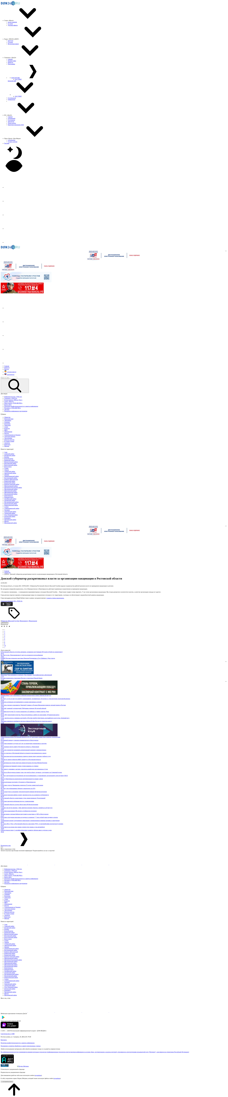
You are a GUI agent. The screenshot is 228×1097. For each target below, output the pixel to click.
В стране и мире (9, 441)
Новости (10, 62)
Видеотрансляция (13, 44)
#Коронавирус (24, 621)
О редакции (11, 120)
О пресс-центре (12, 141)
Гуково (6, 468)
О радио (10, 42)
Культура (7, 428)
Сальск (6, 507)
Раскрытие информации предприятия (15, 411)
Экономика (7, 420)
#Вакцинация (33, 621)
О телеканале (12, 98)
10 (5, 645)
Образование (8, 431)
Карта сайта (7, 404)
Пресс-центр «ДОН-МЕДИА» (13, 403)
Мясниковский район (10, 492)
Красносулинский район (11, 484)
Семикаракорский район (11, 508)
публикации (11, 118)
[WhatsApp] (7, 626)
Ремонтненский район (11, 505)
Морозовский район (10, 490)
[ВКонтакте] (2, 626)
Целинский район (9, 516)
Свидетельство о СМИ (8, 1034)
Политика (7, 423)
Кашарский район (9, 482)
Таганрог (7, 510)
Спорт (6, 427)
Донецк (6, 470)
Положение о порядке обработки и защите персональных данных (21, 1046)
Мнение (6, 446)
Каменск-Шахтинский (11, 479)
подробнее (38, 1075)
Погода (6, 433)
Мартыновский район (11, 486)
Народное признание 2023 (16, 125)
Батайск (6, 457)
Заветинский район (10, 473)
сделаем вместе (11, 372)
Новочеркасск (8, 495)
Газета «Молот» (9, 401)
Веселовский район (10, 463)
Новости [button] (7, 367)
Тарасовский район (10, 511)
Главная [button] (6, 366)
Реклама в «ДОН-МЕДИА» (12, 408)
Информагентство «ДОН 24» (13, 396)
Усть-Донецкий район (11, 515)
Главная (6, 571)
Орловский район (9, 500)
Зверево (6, 474)
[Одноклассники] (4, 626)
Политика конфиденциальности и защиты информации (21, 406)
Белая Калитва (8, 458)
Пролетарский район (10, 503)
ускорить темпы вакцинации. (55, 598)
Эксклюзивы (8, 438)
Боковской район (9, 460)
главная (10, 59)
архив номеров (12, 22)
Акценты (7, 443)
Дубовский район (9, 471)
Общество (7, 417)
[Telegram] (9, 626)
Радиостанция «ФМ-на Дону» (13, 400)
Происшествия (8, 419)
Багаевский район (9, 455)
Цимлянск (7, 518)
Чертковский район (10, 519)
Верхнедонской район (11, 462)
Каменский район (9, 481)
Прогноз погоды (9, 439)
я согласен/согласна (7, 1081)
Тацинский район (9, 513)
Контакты (4, 1040)
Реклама (6, 143)
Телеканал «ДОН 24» (10, 398)
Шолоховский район (10, 523)
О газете (10, 23)
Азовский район (9, 454)
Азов (5, 452)
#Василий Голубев (13, 621)
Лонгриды (11, 121)
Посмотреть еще (6, 845)
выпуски (10, 40)
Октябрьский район (10, 499)
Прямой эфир (12, 61)
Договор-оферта (13, 25)
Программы (11, 64)
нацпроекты (10, 374)
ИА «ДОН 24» (18, 601)
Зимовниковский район (11, 476)
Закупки (6, 409)
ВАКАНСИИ (15, 78)
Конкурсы (7, 444)
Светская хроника (9, 436)
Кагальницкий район (10, 478)
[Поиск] (15, 386)
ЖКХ (6, 430)
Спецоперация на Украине (12, 435)
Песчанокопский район (11, 502)
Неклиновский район (10, 494)
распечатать (4, 622)
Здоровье (7, 422)
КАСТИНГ (18, 79)
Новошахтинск (8, 497)
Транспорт (7, 425)
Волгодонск (8, 466)
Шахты (6, 521)
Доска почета (12, 123)
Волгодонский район (10, 465)
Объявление (11, 99)
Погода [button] (6, 369)
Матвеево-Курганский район (13, 487)
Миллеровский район (10, 489)
